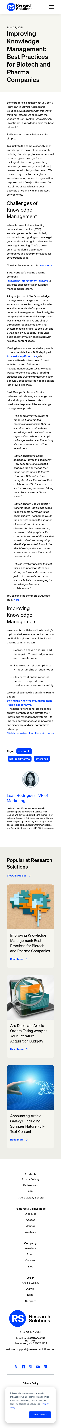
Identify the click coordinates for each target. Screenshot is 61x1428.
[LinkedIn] (45, 1367)
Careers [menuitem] (30, 1260)
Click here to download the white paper (30, 733)
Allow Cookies (40, 1414)
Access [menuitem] (30, 1220)
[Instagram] (30, 1367)
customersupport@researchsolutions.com (30, 1349)
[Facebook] (23, 1367)
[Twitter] (16, 1367)
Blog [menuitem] (30, 1266)
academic (24, 751)
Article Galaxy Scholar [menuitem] (31, 1197)
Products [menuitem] (30, 1174)
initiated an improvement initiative (27, 280)
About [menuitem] (31, 1254)
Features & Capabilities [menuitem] (30, 1208)
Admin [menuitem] (30, 1289)
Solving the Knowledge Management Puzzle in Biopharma (29, 702)
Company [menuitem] (30, 1243)
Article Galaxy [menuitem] (30, 1179)
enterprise (41, 759)
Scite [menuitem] (30, 1191)
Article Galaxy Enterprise (22, 356)
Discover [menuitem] (30, 1214)
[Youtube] (38, 1367)
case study (45, 265)
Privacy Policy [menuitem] (30, 1383)
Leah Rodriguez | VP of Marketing (27, 798)
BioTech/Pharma (19, 759)
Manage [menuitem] (30, 1226)
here (16, 600)
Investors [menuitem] (31, 1248)
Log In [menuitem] (31, 1277)
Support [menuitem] (30, 1301)
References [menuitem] (30, 1185)
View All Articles (16, 875)
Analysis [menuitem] (30, 1232)
